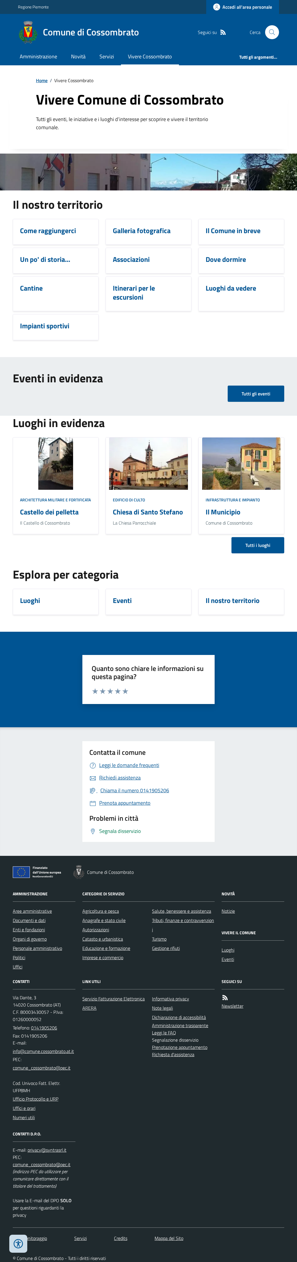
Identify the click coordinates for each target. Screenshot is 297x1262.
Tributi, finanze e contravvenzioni (183, 925)
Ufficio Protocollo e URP (35, 1098)
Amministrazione (38, 56)
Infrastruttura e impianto (233, 500)
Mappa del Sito (169, 1238)
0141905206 (44, 1027)
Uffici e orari (24, 1108)
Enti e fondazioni (29, 929)
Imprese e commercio (102, 957)
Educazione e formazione (106, 948)
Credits (120, 1238)
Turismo (159, 938)
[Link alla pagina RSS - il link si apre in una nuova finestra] (223, 32)
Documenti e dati (29, 920)
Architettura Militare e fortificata (55, 500)
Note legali (162, 1007)
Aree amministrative (32, 911)
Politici (19, 957)
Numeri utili (24, 1117)
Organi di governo (30, 938)
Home (42, 80)
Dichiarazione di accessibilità (179, 1017)
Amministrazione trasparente (180, 1025)
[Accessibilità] (18, 1243)
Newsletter (232, 1005)
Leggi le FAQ (164, 1032)
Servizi (106, 56)
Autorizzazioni (95, 929)
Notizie (228, 911)
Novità (78, 56)
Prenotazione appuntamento (179, 1047)
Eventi (228, 959)
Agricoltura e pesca (100, 911)
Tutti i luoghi (257, 545)
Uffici (17, 966)
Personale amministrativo (37, 948)
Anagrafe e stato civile (104, 920)
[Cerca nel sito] (269, 32)
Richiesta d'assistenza (173, 1054)
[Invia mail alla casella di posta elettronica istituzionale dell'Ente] (43, 1051)
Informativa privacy (170, 998)
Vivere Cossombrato (150, 56)
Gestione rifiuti (166, 948)
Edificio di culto (129, 500)
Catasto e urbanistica (102, 938)
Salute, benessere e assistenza (181, 911)
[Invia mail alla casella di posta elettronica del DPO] (47, 1150)
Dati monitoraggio (30, 1238)
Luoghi (228, 949)
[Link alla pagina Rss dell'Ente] (225, 997)
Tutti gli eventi (256, 393)
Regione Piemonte (33, 7)
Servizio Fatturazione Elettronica (113, 998)
